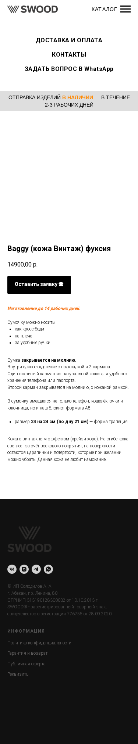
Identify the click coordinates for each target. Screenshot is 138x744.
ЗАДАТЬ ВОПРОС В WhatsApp (69, 68)
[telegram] (36, 569)
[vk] (12, 569)
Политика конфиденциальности (39, 642)
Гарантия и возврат (27, 653)
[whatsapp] (48, 569)
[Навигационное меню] (125, 9)
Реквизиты (18, 674)
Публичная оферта (26, 663)
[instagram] (24, 569)
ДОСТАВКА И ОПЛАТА (69, 40)
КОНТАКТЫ (69, 54)
